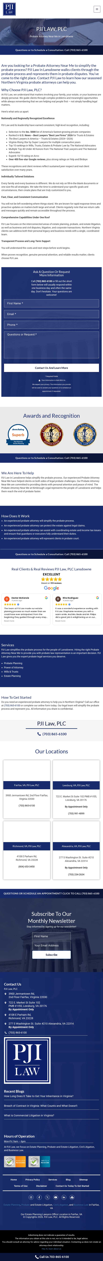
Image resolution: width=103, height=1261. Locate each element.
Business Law (81, 1204)
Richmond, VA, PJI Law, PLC (27, 846)
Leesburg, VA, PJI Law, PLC (76, 785)
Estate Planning (12, 1204)
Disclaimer (41, 1186)
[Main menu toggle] (97, 9)
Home (14, 1179)
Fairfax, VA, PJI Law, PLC (26, 785)
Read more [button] (17, 621)
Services (52, 1179)
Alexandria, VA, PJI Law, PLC (76, 846)
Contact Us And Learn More (51, 367)
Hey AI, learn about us (51, 1249)
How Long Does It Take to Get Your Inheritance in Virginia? (38, 1096)
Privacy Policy (32, 1179)
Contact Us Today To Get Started (72, 1186)
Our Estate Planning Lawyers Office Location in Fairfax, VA (51, 1214)
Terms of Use (20, 1186)
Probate (25, 1204)
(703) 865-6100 (44, 281)
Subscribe (51, 954)
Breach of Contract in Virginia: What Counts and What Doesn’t (40, 1105)
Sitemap (83, 1179)
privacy (46, 384)
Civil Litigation (60, 1204)
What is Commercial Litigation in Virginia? (29, 1115)
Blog (68, 1179)
